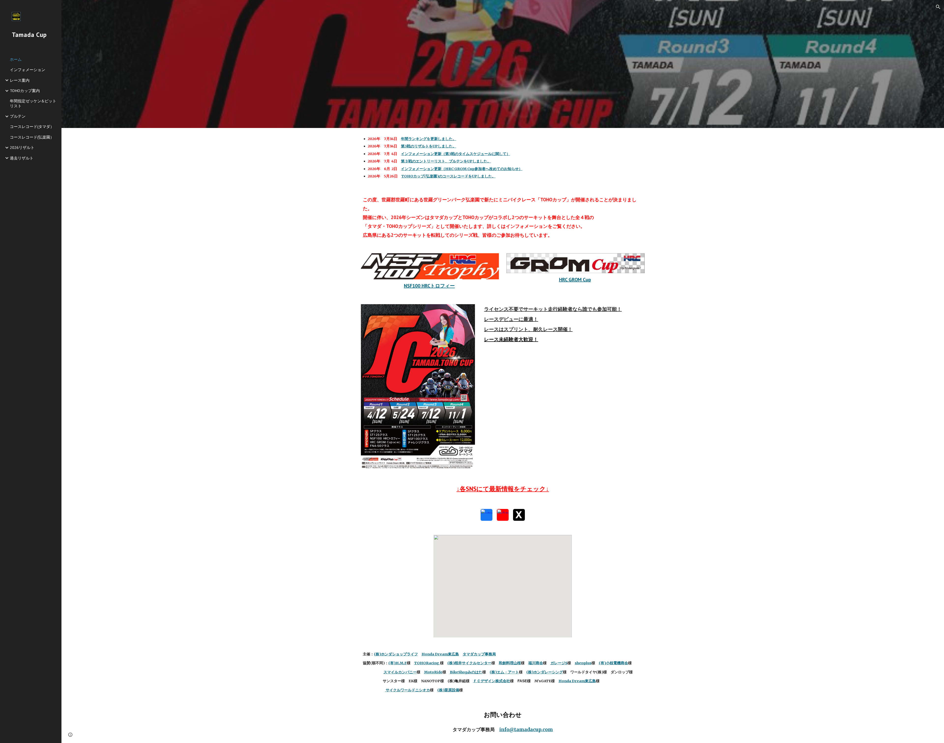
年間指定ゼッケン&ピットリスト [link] (33, 103)
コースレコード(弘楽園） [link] (32, 137)
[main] (503, 157)
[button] (938, 7)
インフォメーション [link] (27, 69)
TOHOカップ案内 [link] (25, 90)
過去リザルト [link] (21, 158)
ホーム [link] (16, 59)
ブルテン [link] (18, 116)
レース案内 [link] (20, 80)
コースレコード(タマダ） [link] (32, 126)
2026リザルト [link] (22, 147)
